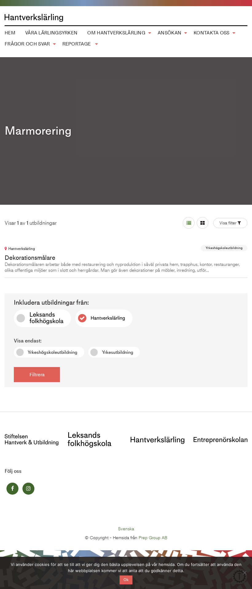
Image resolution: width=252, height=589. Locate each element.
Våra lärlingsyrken (51, 33)
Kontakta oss (212, 33)
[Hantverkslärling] (157, 439)
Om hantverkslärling (116, 33)
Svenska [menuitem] (126, 528)
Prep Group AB (153, 537)
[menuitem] (51, 33)
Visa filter (227, 223)
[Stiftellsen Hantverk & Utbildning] (31, 439)
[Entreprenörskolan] (220, 439)
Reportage (77, 44)
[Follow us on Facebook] (12, 489)
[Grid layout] (202, 223)
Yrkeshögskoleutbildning (52, 352)
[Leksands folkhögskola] (89, 439)
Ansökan (169, 33)
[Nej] (244, 573)
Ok (126, 580)
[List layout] (189, 223)
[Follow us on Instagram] (28, 489)
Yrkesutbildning (117, 352)
